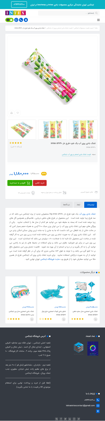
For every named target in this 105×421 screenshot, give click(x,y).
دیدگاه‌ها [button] (66, 204)
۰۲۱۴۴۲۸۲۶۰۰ (19, 4)
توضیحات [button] (90, 204)
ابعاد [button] (78, 204)
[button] (26, 20)
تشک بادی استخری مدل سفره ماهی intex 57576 (85, 313)
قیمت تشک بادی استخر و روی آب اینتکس (76, 154)
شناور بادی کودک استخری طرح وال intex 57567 (54, 313)
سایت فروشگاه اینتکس (50, 259)
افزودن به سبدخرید (18, 183)
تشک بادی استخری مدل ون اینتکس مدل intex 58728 (21, 313)
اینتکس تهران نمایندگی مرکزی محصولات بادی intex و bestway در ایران (62, 4)
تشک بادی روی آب (87, 214)
